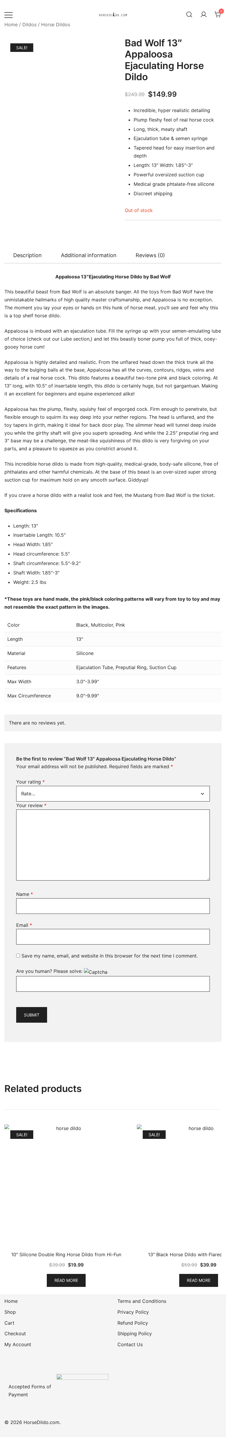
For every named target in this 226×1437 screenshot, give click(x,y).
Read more (66, 1280)
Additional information (89, 255)
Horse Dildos (55, 24)
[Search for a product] (189, 15)
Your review (31, 805)
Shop (10, 1312)
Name (24, 894)
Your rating (30, 782)
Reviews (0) (150, 255)
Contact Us (130, 1344)
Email (24, 925)
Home (11, 24)
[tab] (27, 255)
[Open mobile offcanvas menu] (8, 15)
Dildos (29, 24)
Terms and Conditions (141, 1301)
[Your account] (203, 15)
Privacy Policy (133, 1312)
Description (27, 255)
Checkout (15, 1333)
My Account (17, 1344)
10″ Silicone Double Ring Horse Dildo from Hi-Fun (66, 1254)
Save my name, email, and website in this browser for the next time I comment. (109, 956)
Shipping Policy (134, 1333)
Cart (9, 1323)
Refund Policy (132, 1323)
